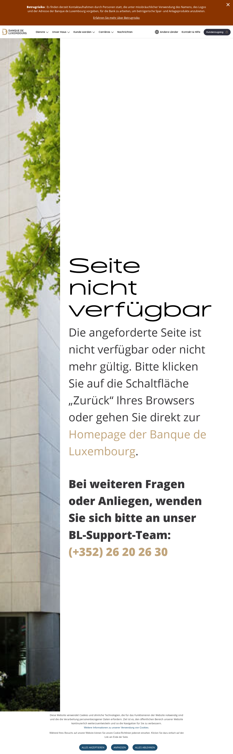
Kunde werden (82, 32)
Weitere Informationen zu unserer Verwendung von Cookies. (116, 727)
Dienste (40, 32)
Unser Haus (59, 32)
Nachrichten (125, 32)
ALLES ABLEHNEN (145, 747)
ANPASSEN (120, 747)
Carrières (104, 32)
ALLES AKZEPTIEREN (93, 747)
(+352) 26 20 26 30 (118, 551)
